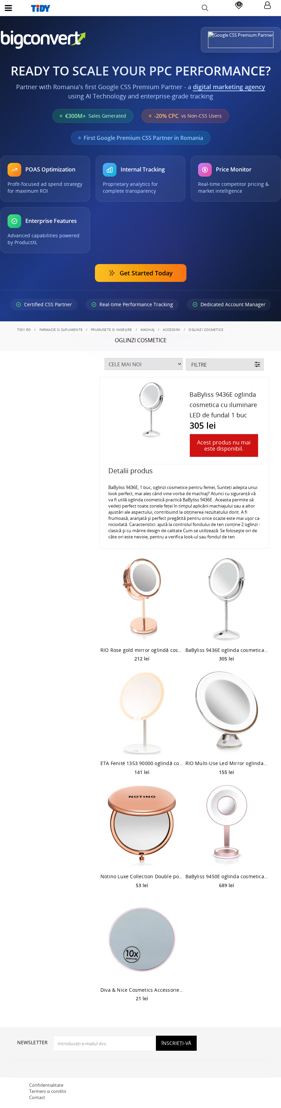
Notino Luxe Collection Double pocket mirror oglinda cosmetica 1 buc (141, 876)
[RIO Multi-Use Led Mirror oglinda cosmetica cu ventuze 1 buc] (226, 713)
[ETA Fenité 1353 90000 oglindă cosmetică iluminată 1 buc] (141, 713)
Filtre (199, 364)
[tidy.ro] (140, 8)
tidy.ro (24, 329)
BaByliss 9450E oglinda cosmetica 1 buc (226, 876)
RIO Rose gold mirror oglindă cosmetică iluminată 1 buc (141, 650)
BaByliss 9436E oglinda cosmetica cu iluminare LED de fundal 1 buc (226, 650)
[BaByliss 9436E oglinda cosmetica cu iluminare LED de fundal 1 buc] (226, 599)
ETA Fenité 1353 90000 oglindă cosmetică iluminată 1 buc (141, 763)
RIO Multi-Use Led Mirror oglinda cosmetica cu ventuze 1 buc (226, 763)
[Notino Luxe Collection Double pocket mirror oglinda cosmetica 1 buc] (141, 826)
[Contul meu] (267, 5)
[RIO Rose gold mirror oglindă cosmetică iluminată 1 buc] (141, 599)
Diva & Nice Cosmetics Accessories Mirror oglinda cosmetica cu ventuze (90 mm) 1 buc (141, 990)
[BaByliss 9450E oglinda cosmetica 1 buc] (226, 826)
